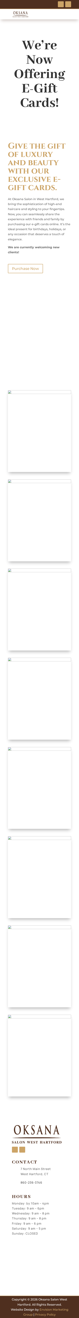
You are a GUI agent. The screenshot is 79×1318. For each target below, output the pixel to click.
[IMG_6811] (39, 482)
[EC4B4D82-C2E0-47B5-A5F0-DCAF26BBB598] (39, 928)
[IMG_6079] (39, 393)
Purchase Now (25, 268)
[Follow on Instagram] (68, 4)
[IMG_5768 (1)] (39, 749)
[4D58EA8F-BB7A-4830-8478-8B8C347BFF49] (39, 1017)
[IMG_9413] (39, 839)
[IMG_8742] (39, 571)
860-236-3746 (31, 1182)
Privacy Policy (45, 1314)
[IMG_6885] (39, 660)
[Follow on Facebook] (61, 4)
